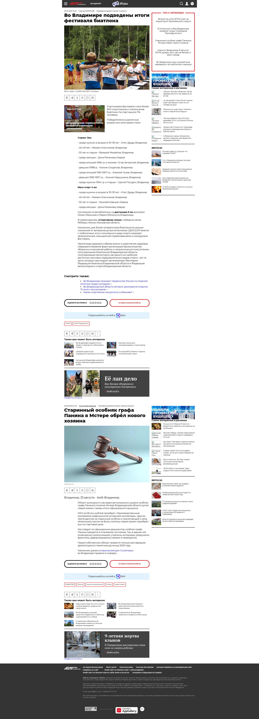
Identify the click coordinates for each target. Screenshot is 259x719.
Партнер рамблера (106, 709)
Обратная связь (126, 667)
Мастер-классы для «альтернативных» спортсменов (131, 344)
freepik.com (69, 484)
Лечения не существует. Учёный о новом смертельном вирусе (177, 110)
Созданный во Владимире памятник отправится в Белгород (132, 613)
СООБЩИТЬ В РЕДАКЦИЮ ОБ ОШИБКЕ (147, 673)
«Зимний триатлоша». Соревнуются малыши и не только (90, 353)
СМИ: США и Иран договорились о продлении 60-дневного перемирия (176, 512)
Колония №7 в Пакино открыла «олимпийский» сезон (131, 353)
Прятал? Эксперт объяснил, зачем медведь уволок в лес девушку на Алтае (177, 94)
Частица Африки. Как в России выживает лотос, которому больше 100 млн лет (178, 120)
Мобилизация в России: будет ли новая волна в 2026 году (176, 493)
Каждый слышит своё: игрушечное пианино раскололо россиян (177, 170)
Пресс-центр (111, 667)
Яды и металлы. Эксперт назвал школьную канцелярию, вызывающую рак (176, 461)
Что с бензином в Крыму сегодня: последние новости (176, 161)
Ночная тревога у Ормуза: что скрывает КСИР (175, 152)
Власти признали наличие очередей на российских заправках (177, 520)
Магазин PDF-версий (144, 667)
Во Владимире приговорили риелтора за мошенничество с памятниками (131, 606)
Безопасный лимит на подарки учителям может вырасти (175, 485)
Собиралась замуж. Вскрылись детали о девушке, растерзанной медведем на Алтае (177, 138)
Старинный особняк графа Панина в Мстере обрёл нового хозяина (173, 41)
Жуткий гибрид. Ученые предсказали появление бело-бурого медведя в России (179, 435)
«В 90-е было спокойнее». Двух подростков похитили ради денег (177, 469)
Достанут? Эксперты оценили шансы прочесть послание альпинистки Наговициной (179, 444)
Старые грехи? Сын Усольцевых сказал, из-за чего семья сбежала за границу (178, 453)
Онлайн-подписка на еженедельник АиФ (174, 667)
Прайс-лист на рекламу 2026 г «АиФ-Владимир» (124, 670)
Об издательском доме (93, 667)
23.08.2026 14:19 (70, 406)
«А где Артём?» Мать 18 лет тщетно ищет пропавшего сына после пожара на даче (177, 102)
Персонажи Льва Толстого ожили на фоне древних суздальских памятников (90, 606)
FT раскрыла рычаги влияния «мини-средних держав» (177, 502)
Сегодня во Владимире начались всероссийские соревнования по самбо (90, 362)
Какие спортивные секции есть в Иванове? (107, 292)
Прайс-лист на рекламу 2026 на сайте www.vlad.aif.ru (106, 673)
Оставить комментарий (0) (129, 303)
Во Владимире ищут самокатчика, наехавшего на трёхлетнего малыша (173, 63)
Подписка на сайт (90, 670)
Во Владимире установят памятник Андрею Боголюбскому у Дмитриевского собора (90, 614)
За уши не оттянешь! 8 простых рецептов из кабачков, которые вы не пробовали (179, 426)
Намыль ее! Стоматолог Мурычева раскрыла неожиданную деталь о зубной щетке (177, 129)
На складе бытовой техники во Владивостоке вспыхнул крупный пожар (176, 180)
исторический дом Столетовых (115, 550)
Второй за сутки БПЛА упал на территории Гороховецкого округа (173, 20)
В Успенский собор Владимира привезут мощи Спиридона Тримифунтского (173, 31)
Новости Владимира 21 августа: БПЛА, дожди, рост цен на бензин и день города (173, 52)
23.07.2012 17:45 (70, 11)
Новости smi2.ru (73, 397)
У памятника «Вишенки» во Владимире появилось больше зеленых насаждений (89, 623)
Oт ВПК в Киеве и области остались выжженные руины (177, 188)
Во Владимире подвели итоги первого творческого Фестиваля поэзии (89, 345)
